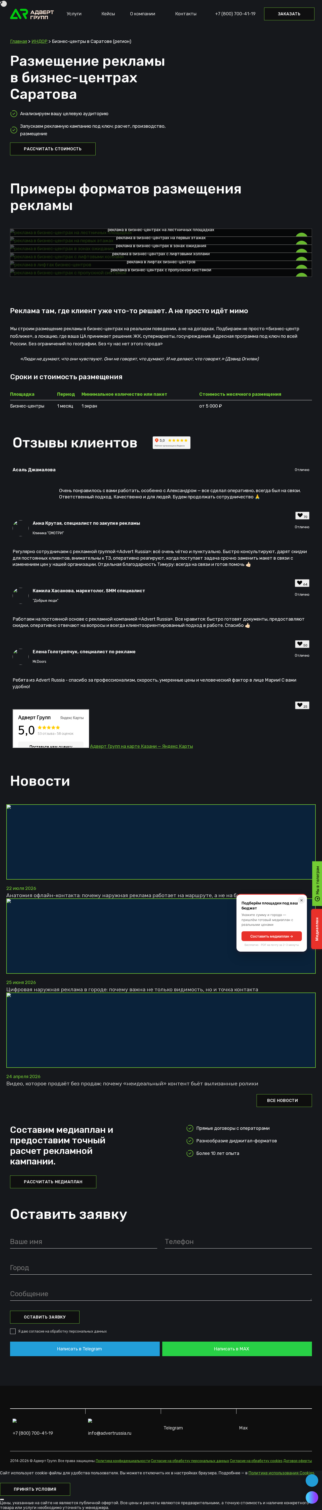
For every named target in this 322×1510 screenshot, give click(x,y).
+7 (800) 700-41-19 (235, 14)
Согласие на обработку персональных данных (190, 1461)
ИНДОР (39, 41)
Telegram (173, 1428)
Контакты (185, 14)
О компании (142, 14)
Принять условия (35, 1489)
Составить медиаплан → (271, 936)
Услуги (74, 14)
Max (243, 1428)
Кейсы (108, 14)
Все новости (282, 1100)
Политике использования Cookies (281, 1473)
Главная (18, 41)
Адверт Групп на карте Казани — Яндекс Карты (141, 746)
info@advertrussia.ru (109, 1433)
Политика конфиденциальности (123, 1461)
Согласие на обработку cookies (256, 1461)
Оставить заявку (45, 1317)
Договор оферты (297, 1461)
